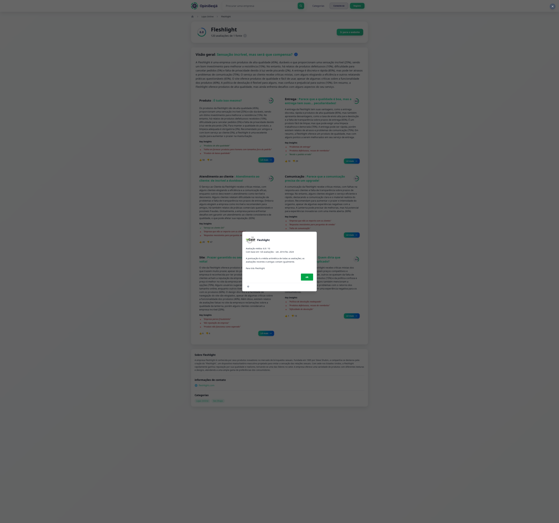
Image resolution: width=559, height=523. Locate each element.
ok (307, 277)
